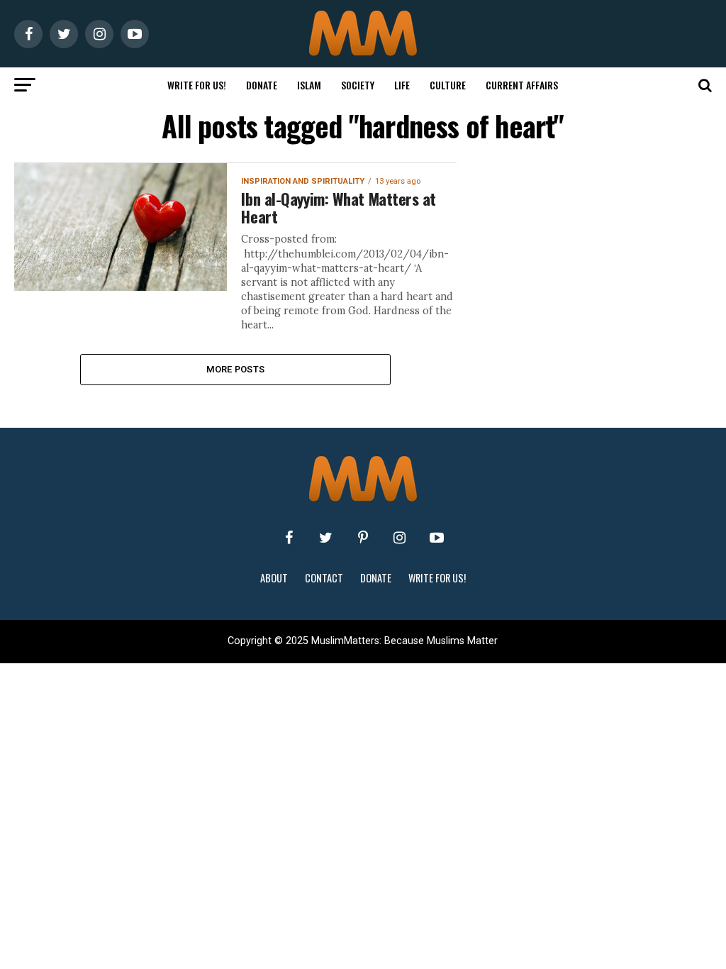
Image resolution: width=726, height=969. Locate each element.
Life (402, 84)
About (274, 577)
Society (357, 84)
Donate (261, 84)
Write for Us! (196, 84)
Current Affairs (522, 84)
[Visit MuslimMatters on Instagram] (400, 538)
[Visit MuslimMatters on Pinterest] (363, 538)
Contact (324, 577)
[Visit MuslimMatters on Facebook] (289, 538)
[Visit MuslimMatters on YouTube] (437, 538)
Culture (448, 84)
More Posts (235, 369)
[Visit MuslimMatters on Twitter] (326, 538)
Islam (309, 84)
